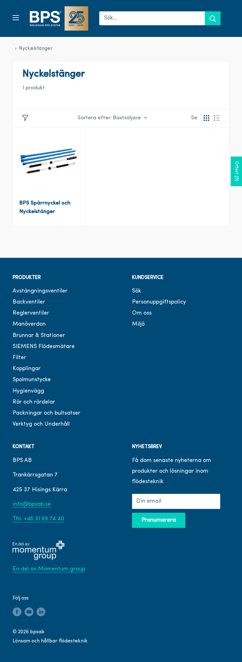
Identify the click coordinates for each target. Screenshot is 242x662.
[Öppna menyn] (16, 17)
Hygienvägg (28, 391)
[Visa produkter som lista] (217, 118)
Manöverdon (29, 324)
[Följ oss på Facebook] (17, 612)
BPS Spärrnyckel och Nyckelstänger (45, 207)
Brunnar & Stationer (39, 336)
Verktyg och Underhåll (41, 424)
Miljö (138, 324)
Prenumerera (158, 520)
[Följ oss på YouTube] (29, 612)
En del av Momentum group (49, 569)
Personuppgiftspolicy (159, 302)
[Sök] (213, 18)
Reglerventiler (31, 313)
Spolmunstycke (32, 380)
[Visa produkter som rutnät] (206, 118)
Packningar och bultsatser (46, 413)
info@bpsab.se (32, 504)
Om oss (142, 313)
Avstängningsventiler (40, 291)
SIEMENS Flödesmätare (44, 347)
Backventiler (29, 302)
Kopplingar (27, 369)
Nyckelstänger (36, 48)
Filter (19, 358)
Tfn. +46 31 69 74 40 (38, 519)
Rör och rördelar (34, 402)
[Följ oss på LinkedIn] (41, 612)
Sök (136, 291)
